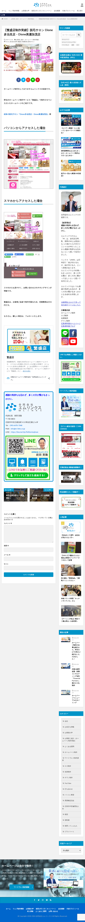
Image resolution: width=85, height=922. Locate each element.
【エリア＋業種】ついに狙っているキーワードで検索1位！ (71, 130)
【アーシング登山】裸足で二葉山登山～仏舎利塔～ (70, 620)
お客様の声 (25, 11)
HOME (6, 19)
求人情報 (80, 11)
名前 (6, 545)
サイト (6, 564)
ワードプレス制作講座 (70, 759)
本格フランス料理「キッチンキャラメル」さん (70, 599)
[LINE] (33, 80)
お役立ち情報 (76, 138)
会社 (66, 721)
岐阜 (15, 41)
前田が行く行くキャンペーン (42, 11)
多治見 (12, 41)
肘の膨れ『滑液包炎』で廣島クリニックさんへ (70, 579)
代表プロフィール (68, 11)
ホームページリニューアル (68, 42)
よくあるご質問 (41, 911)
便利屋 (67, 820)
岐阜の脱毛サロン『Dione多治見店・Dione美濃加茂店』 (26, 114)
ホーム (4, 11)
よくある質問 (69, 746)
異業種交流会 (69, 800)
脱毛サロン (31, 41)
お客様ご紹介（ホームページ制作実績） (23, 19)
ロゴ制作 (68, 766)
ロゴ (78, 45)
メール (7, 555)
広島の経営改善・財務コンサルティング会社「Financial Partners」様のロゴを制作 (76, 677)
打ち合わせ (69, 789)
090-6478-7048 (16, 425)
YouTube (68, 783)
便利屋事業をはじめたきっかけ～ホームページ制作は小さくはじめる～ (70, 153)
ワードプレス (65, 45)
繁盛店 (20, 41)
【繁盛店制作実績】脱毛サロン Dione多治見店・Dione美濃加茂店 (57, 19)
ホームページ (65, 39)
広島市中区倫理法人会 (70, 807)
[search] (79, 35)
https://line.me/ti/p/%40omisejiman (24, 432)
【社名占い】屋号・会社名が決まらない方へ (70, 536)
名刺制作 (68, 772)
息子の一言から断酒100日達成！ (71, 174)
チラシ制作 (69, 777)
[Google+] (28, 80)
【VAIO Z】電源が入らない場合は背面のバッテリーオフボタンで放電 (70, 557)
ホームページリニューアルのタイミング (76, 699)
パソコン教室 (69, 795)
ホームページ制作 (71, 752)
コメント (8, 523)
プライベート (69, 831)
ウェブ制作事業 (14, 11)
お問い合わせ (53, 911)
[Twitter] (23, 80)
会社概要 (57, 11)
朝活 (66, 814)
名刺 (73, 45)
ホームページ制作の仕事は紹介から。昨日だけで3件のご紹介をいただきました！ (76, 651)
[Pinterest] (37, 80)
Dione (7, 41)
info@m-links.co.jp (18, 429)
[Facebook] (18, 80)
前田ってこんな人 (75, 161)
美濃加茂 (24, 41)
